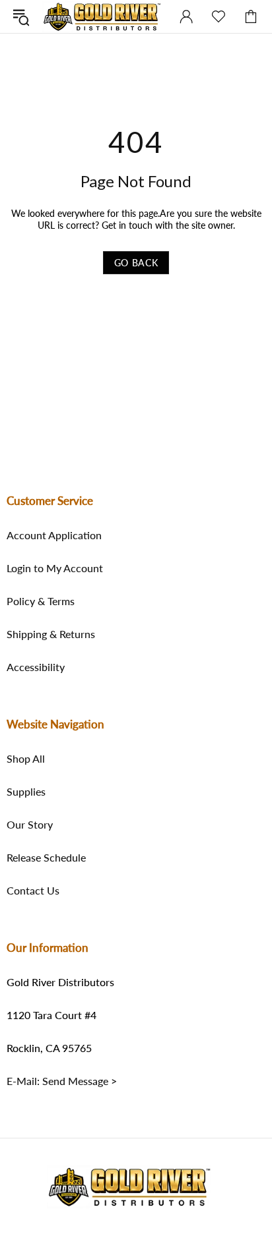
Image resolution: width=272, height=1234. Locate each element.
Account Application (54, 535)
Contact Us (33, 890)
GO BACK (136, 262)
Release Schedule (46, 858)
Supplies (26, 792)
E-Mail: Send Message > (62, 1081)
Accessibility (36, 667)
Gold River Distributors (102, 16)
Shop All (26, 759)
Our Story (30, 825)
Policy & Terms (41, 601)
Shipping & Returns (51, 634)
